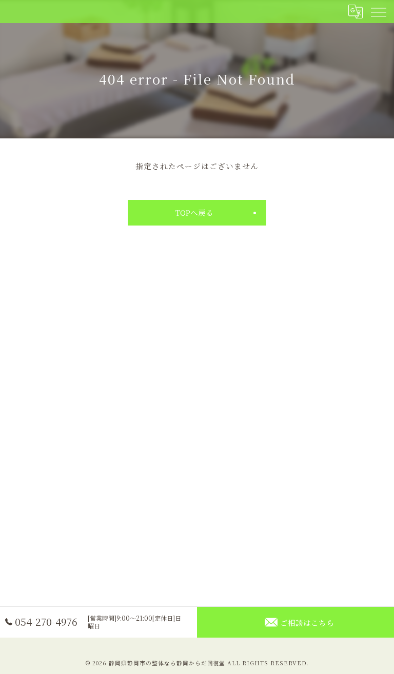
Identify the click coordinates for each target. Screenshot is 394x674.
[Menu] (378, 11)
